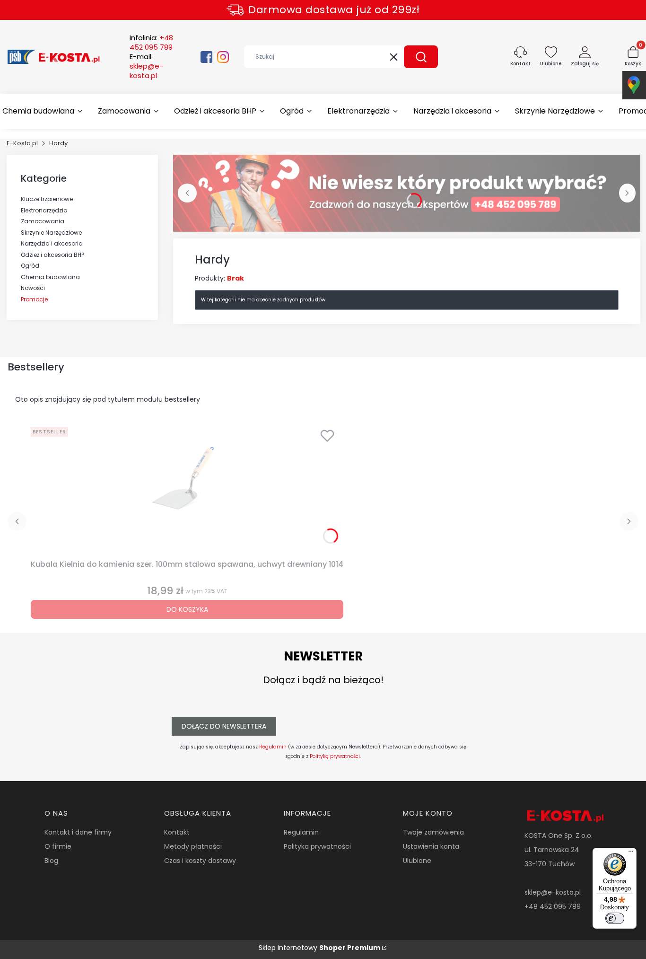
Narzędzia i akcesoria (52, 243)
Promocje (34, 299)
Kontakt (177, 832)
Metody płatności (193, 846)
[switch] (614, 918)
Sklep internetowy (319, 947)
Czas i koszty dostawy (200, 860)
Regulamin (273, 746)
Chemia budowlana (50, 277)
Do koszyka (187, 609)
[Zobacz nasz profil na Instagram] (223, 57)
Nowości (33, 288)
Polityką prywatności (335, 756)
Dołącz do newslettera (224, 726)
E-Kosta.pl (22, 143)
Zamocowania (42, 221)
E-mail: (146, 66)
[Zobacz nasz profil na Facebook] (206, 57)
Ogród (30, 266)
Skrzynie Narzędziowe (51, 233)
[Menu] (631, 853)
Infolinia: (151, 42)
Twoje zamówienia (433, 832)
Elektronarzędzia (44, 210)
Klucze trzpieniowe (47, 199)
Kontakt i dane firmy (78, 832)
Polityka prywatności (317, 846)
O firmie (57, 846)
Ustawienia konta (431, 846)
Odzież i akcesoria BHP (52, 255)
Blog (51, 860)
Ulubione (417, 860)
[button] (421, 56)
